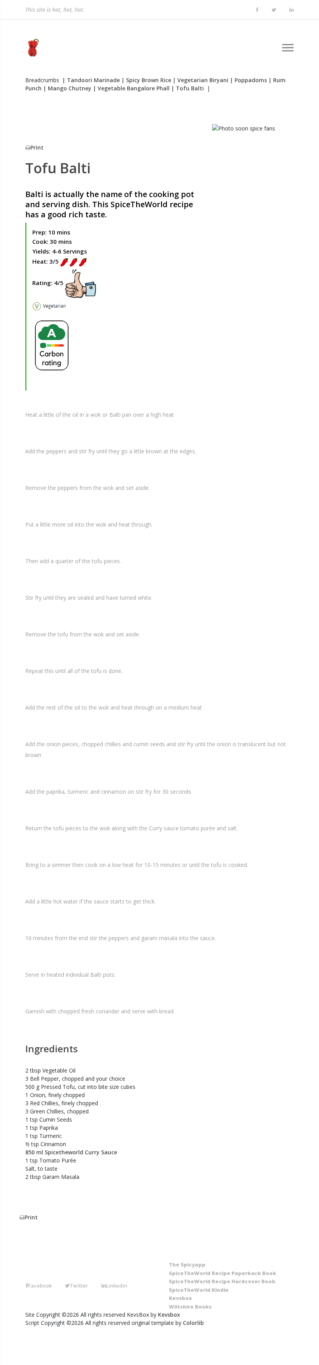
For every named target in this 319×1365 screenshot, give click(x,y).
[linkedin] (291, 10)
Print (37, 147)
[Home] (32, 48)
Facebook (40, 1285)
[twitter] (274, 10)
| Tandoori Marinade (91, 80)
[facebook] (257, 10)
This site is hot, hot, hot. (54, 7)
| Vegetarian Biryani (200, 80)
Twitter (79, 1285)
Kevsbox (169, 1314)
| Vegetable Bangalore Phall (131, 88)
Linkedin (116, 1285)
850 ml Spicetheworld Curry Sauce (71, 1152)
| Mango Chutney (67, 88)
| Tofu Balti (187, 88)
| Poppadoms (248, 80)
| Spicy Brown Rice (146, 80)
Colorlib (193, 1322)
